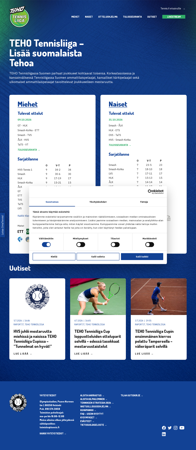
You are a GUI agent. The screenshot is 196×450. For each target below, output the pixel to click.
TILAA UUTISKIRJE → (132, 395)
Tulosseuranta (132, 16)
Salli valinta (98, 256)
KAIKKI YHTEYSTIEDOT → (53, 433)
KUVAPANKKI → (88, 410)
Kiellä (54, 256)
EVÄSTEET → (87, 421)
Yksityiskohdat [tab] (97, 201)
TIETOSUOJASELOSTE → (93, 424)
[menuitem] (75, 16)
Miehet (75, 16)
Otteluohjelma (107, 16)
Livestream (173, 16)
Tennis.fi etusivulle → (172, 8)
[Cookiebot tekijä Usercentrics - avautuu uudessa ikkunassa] (150, 191)
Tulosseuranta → (29, 149)
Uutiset (152, 16)
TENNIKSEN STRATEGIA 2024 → (97, 402)
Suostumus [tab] (52, 201)
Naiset (89, 16)
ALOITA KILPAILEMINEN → (93, 399)
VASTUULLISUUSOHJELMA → (95, 406)
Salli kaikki (142, 256)
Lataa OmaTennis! (2, 225)
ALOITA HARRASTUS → (92, 395)
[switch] (80, 244)
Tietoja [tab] (144, 201)
